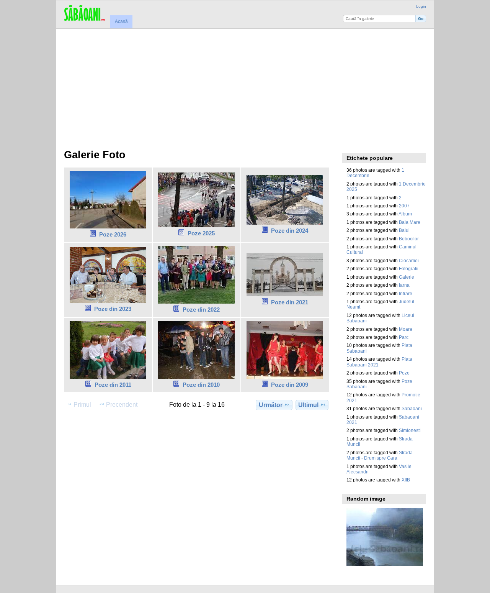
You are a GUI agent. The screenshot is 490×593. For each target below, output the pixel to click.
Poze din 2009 (289, 384)
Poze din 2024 (289, 230)
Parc (403, 337)
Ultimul (308, 405)
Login (421, 6)
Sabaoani (412, 408)
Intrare (405, 293)
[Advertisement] (245, 86)
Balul (404, 230)
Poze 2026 (112, 234)
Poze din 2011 (113, 384)
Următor (271, 405)
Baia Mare (409, 222)
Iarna (404, 285)
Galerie (406, 276)
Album (405, 213)
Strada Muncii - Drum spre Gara (379, 455)
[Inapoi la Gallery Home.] (84, 13)
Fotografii (408, 268)
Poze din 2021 (289, 302)
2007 (404, 205)
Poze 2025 (201, 233)
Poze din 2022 (201, 309)
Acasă (121, 21)
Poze (404, 372)
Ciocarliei (409, 260)
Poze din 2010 (201, 384)
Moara (405, 329)
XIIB (406, 479)
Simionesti (410, 430)
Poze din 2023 (112, 309)
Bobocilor (409, 238)
